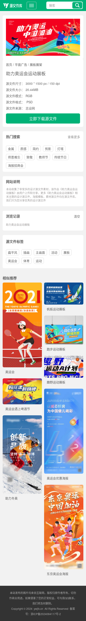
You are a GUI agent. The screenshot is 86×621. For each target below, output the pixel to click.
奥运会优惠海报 (57, 478)
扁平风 (12, 252)
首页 (9, 64)
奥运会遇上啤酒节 (17, 409)
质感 (23, 148)
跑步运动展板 (56, 349)
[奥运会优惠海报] (63, 391)
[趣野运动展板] (63, 358)
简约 (36, 148)
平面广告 (21, 64)
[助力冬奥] (22, 417)
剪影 (48, 148)
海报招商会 (15, 165)
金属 (11, 148)
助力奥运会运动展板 (18, 224)
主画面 (40, 252)
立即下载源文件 (43, 118)
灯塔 (60, 148)
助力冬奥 (11, 498)
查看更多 (74, 137)
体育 (26, 261)
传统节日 (60, 157)
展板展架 (36, 64)
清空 (77, 216)
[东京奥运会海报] (63, 487)
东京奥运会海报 (57, 573)
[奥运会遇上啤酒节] (22, 380)
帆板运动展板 (56, 309)
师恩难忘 (14, 157)
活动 (54, 252)
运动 (39, 261)
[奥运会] (22, 285)
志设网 (30, 108)
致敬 (29, 157)
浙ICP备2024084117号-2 (46, 614)
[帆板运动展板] (63, 285)
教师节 (43, 157)
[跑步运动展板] (63, 318)
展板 (67, 252)
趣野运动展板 (56, 382)
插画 (26, 252)
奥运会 (12, 261)
